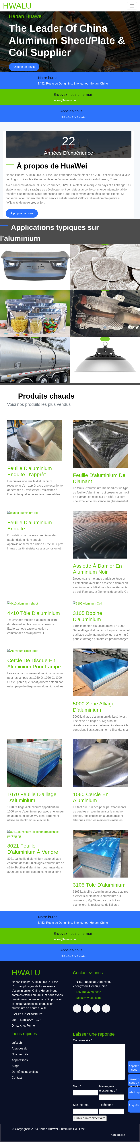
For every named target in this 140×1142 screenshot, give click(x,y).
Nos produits (20, 1054)
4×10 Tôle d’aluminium (33, 613)
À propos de (19, 1048)
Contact (17, 1077)
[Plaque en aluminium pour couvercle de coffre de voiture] (35, 267)
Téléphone (106, 1104)
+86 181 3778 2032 (72, 116)
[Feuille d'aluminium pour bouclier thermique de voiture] (105, 313)
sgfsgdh (17, 1042)
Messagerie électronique (108, 1088)
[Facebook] (87, 1008)
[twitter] (77, 1008)
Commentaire (82, 1040)
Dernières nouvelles (25, 1071)
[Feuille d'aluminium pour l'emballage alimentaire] (35, 313)
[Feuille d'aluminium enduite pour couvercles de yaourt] (105, 267)
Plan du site (117, 1134)
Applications (20, 1060)
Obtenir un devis (24, 66)
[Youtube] (106, 1008)
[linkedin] (96, 1008)
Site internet (80, 1104)
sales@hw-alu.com (65, 100)
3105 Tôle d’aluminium (99, 885)
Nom (77, 1086)
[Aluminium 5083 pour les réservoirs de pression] (35, 360)
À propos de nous (21, 213)
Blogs (15, 1065)
